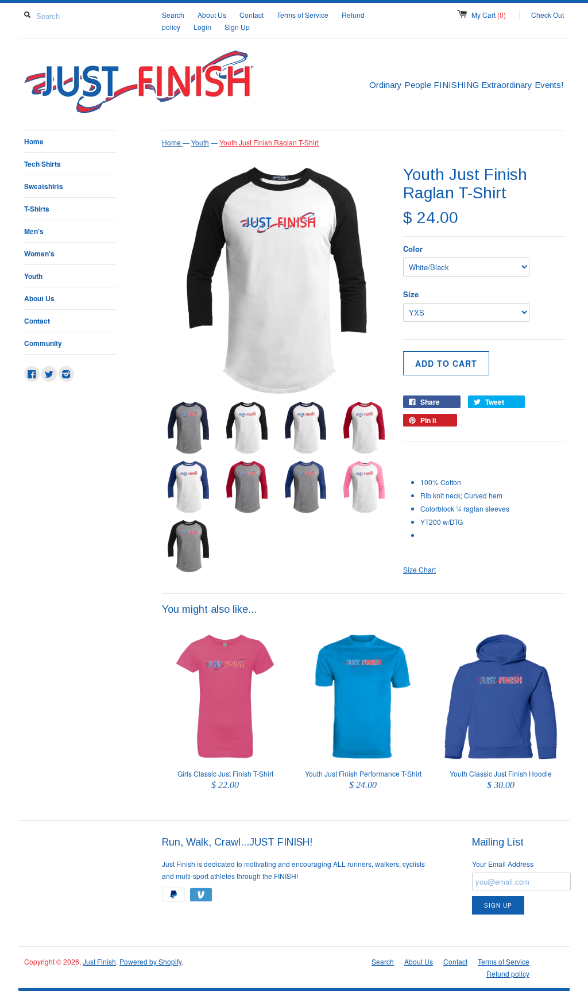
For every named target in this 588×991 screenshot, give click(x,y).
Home (34, 141)
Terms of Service (302, 15)
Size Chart (419, 569)
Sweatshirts (43, 186)
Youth (33, 276)
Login (202, 27)
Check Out (547, 15)
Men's (34, 231)
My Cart (488, 15)
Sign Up (237, 27)
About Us (212, 15)
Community (43, 343)
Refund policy (507, 973)
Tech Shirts (42, 164)
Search (173, 15)
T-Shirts (36, 208)
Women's (39, 253)
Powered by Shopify (150, 961)
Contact (251, 15)
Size (411, 294)
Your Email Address (502, 864)
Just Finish (99, 961)
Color (413, 248)
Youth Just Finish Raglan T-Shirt (269, 142)
